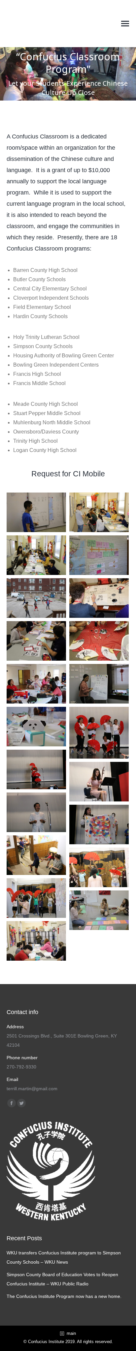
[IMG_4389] (36, 812)
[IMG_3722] (36, 898)
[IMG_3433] (99, 598)
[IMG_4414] (99, 781)
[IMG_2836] (99, 684)
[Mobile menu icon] (125, 23)
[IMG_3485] (36, 555)
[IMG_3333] (99, 641)
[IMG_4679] (99, 733)
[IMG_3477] (99, 555)
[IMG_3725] (99, 867)
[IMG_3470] (99, 512)
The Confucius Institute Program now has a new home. (64, 1296)
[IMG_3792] (36, 855)
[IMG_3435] (36, 598)
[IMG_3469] (36, 726)
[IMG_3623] (36, 941)
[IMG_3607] (99, 910)
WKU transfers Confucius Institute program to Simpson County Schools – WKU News (64, 1257)
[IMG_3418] (36, 641)
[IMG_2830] (36, 512)
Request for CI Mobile (68, 473)
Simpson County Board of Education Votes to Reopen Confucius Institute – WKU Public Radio (62, 1279)
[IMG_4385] (99, 824)
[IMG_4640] (36, 769)
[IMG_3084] (36, 684)
